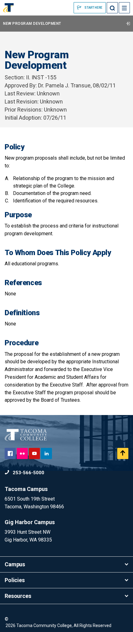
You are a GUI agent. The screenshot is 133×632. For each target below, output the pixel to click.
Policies (15, 580)
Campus (15, 564)
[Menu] (124, 7)
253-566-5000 (27, 472)
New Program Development (32, 23)
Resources (18, 596)
